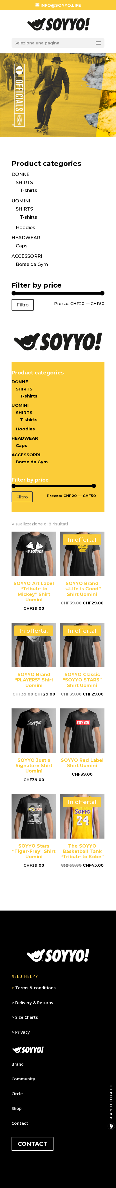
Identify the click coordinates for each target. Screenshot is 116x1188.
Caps (22, 246)
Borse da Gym (32, 264)
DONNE (21, 174)
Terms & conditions (34, 987)
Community (23, 1078)
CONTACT (32, 1143)
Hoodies (25, 227)
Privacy (22, 1032)
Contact (20, 1123)
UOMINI (21, 201)
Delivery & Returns (34, 1002)
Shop (17, 1108)
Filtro (23, 305)
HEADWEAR (26, 237)
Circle (17, 1093)
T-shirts (28, 190)
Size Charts (26, 1017)
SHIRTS (24, 182)
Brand (18, 1064)
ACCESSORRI (27, 256)
